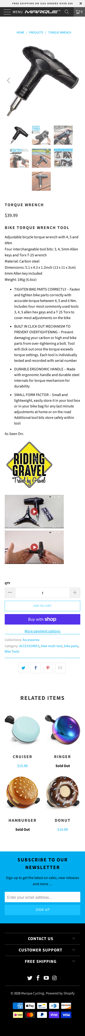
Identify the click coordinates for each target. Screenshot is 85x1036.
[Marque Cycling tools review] (34, 527)
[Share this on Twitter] (23, 668)
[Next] (76, 81)
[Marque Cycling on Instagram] (54, 978)
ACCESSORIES (29, 646)
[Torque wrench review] (34, 562)
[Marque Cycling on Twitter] (30, 978)
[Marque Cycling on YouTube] (46, 978)
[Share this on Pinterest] (48, 668)
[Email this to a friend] (60, 668)
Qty (7, 583)
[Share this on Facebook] (35, 668)
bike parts (71, 646)
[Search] (68, 12)
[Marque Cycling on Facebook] (38, 978)
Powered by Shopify (60, 993)
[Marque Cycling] (42, 12)
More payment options (42, 631)
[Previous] (9, 81)
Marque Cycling (32, 993)
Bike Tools (12, 651)
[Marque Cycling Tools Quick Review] (29, 488)
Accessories (31, 639)
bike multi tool (51, 646)
